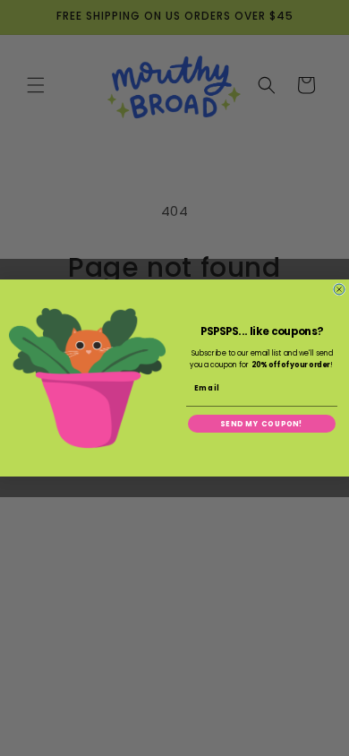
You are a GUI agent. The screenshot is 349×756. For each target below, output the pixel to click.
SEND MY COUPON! (261, 423)
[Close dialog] (339, 289)
